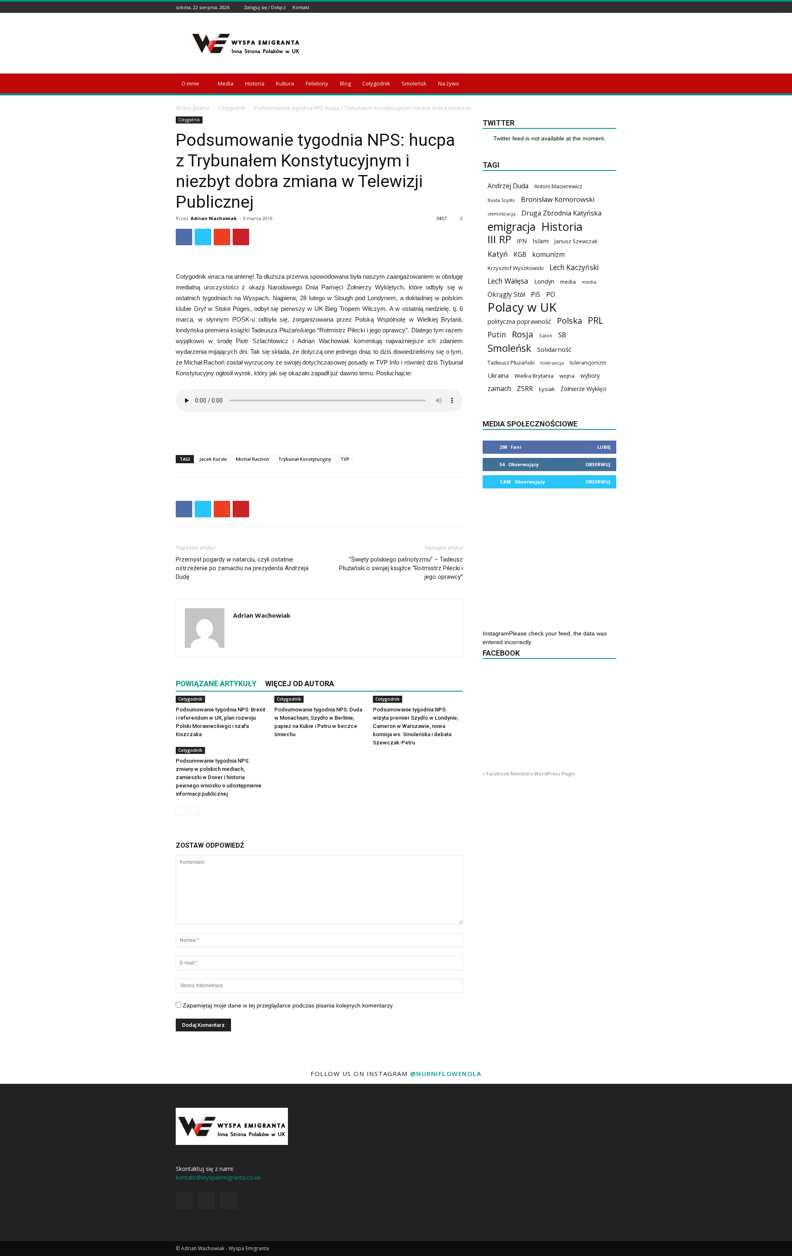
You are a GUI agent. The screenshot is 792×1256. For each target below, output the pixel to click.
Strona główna (192, 107)
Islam (541, 241)
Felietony (317, 83)
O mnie (190, 83)
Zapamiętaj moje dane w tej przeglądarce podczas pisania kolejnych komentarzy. (288, 1005)
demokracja (502, 214)
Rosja (522, 334)
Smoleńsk (414, 83)
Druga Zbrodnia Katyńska (561, 213)
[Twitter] (611, 7)
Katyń (498, 254)
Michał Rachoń (252, 459)
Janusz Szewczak (576, 241)
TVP (344, 459)
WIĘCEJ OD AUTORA (299, 683)
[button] (606, 84)
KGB (520, 254)
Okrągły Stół (506, 294)
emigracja (511, 226)
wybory (590, 375)
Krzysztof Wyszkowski (516, 268)
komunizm (548, 254)
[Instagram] (601, 7)
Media (225, 83)
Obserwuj (597, 464)
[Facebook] (591, 7)
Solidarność (554, 349)
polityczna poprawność (519, 321)
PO (550, 294)
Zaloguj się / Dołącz (265, 7)
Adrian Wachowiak (214, 218)
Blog (345, 83)
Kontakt (300, 7)
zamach (499, 388)
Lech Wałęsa (508, 281)
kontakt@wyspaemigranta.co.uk (218, 1177)
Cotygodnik (376, 83)
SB (562, 334)
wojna (567, 375)
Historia (254, 83)
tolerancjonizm (588, 362)
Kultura (285, 83)
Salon (545, 335)
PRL (595, 320)
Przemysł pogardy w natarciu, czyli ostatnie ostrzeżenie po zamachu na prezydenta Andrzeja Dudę (242, 568)
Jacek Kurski (213, 459)
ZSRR (525, 388)
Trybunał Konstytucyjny (304, 459)
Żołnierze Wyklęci (583, 389)
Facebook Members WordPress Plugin (530, 773)
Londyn (544, 281)
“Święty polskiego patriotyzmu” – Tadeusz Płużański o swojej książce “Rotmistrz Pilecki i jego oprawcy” (401, 568)
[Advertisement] (466, 43)
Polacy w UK (522, 307)
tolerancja (552, 363)
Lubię (603, 447)
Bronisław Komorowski (558, 199)
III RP (499, 239)
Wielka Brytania (534, 375)
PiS (535, 294)
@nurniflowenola (446, 1073)
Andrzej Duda (508, 186)
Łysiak (547, 389)
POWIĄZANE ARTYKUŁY (216, 683)
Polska (569, 320)
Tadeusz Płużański (511, 362)
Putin (497, 334)
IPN (522, 241)
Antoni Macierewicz (558, 186)
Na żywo (448, 83)
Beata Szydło (501, 200)
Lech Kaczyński (574, 267)
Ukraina (498, 375)
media (568, 281)
